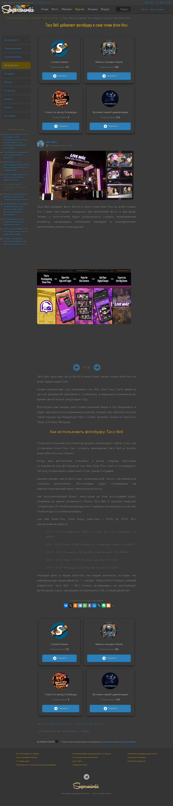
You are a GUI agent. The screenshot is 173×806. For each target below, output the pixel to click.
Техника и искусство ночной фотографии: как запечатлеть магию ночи (14, 241)
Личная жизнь (12, 57)
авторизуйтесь (107, 742)
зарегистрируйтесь (127, 742)
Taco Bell (45, 724)
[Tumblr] (90, 605)
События (9, 90)
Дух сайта (51, 142)
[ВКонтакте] (66, 605)
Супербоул (98, 724)
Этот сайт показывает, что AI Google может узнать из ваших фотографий (15, 231)
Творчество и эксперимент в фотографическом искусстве (16, 155)
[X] (71, 605)
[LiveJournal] (99, 605)
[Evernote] (104, 605)
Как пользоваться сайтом (27, 754)
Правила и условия (136, 757)
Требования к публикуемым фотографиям (36, 765)
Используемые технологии (84, 757)
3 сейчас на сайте (44, 3)
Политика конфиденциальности (142, 754)
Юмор (8, 82)
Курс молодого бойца (26, 757)
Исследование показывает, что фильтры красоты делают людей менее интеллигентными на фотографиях (16, 209)
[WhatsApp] (85, 605)
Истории (9, 116)
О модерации (22, 761)
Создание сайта (79, 765)
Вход (144, 9)
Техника (9, 73)
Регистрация (157, 9)
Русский (149, 3)
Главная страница (16, 18)
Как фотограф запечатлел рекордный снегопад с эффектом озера (15, 177)
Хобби (8, 107)
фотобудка (58, 724)
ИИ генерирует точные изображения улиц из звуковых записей (14, 222)
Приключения (12, 48)
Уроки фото (11, 40)
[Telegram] (80, 605)
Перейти (62, 76)
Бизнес (8, 99)
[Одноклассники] (75, 605)
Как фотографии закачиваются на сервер (91, 754)
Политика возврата (136, 761)
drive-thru (72, 724)
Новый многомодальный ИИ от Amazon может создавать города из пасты (15, 197)
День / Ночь (164, 3)
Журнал (36, 18)
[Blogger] (108, 605)
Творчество (52, 18)
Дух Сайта (77, 761)
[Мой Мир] (94, 605)
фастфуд (85, 724)
